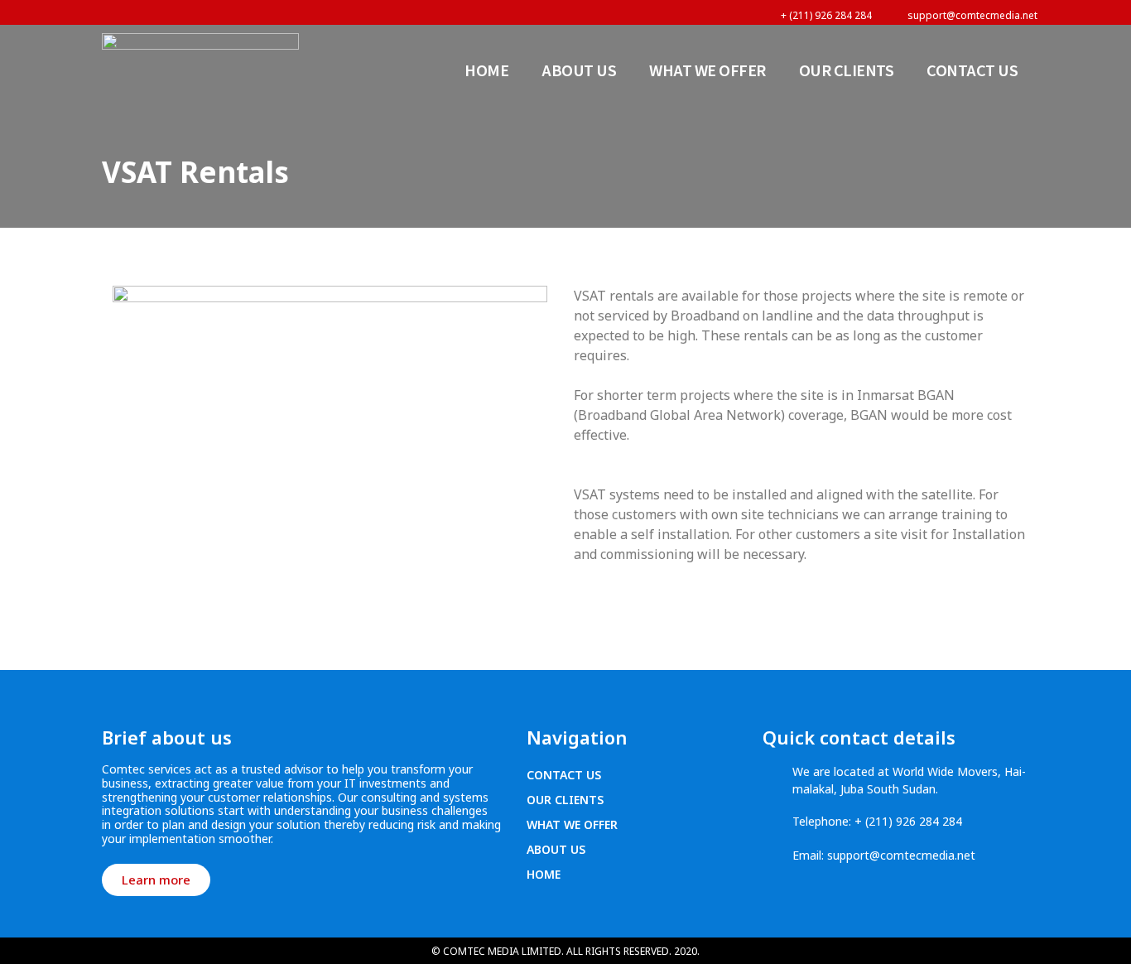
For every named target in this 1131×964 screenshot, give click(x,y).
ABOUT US (578, 69)
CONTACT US (972, 69)
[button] (156, 880)
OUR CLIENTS (846, 69)
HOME (486, 69)
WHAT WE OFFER (707, 69)
